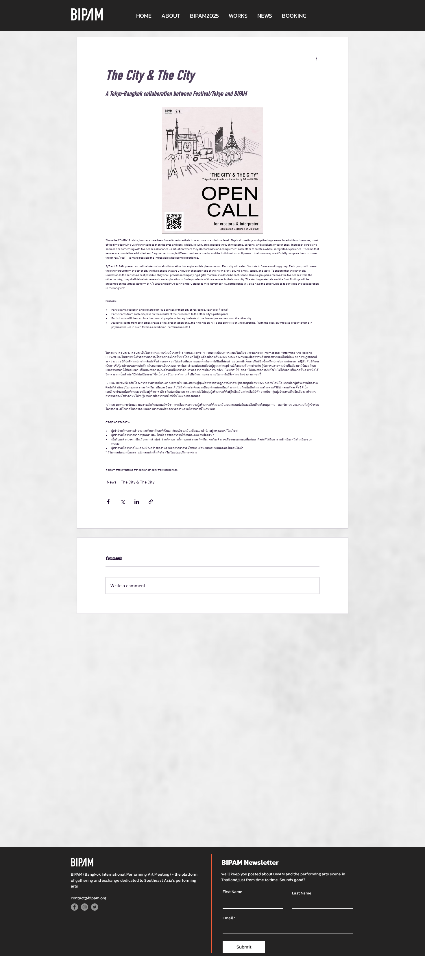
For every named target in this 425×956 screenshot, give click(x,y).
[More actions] (316, 58)
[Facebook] (74, 907)
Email (228, 918)
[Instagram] (84, 907)
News (112, 481)
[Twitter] (94, 907)
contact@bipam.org (88, 898)
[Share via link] (151, 501)
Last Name (301, 893)
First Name (232, 892)
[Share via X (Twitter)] (122, 501)
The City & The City (137, 481)
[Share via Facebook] (108, 501)
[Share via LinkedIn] (136, 501)
